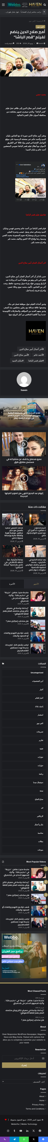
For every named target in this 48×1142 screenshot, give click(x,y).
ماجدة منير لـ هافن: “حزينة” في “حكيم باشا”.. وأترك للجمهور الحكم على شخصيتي (16, 597)
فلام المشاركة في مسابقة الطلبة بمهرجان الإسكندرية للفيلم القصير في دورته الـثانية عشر (24, 415)
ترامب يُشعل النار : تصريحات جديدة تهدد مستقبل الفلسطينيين (17, 647)
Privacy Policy (38, 1105)
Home (41, 1100)
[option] (24, 412)
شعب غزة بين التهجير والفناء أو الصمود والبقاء (16, 634)
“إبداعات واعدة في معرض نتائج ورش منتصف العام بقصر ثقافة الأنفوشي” (16, 611)
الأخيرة (12, 584)
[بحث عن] (44, 6)
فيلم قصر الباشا (35, 360)
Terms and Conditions (35, 1109)
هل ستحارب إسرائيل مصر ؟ (17, 621)
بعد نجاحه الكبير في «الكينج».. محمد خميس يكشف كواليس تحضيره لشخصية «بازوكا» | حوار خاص (35, 565)
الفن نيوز (32, 21)
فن (24, 407)
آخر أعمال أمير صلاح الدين (30, 349)
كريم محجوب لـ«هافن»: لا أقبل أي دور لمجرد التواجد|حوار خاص (36, 531)
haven (41, 43)
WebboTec (15, 1124)
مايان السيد (17, 360)
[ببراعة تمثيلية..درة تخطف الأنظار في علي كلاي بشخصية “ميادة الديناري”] (12, 551)
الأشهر (36, 584)
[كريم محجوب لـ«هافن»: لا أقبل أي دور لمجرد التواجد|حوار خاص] (35, 519)
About (41, 1096)
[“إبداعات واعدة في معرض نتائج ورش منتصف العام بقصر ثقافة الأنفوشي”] (38, 612)
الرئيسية (40, 21)
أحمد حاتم (38, 355)
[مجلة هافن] (24, 4)
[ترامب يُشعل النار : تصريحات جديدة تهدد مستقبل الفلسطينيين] (38, 649)
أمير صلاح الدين (20, 355)
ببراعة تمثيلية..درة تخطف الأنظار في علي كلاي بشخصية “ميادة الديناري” (13, 563)
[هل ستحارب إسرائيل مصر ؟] (38, 625)
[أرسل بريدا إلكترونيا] (37, 43)
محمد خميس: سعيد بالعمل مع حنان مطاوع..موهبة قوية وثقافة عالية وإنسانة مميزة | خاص (13, 533)
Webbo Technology (29, 1124)
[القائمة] (3, 6)
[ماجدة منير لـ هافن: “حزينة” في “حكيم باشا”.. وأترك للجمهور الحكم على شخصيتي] (38, 596)
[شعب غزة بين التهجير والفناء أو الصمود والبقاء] (38, 637)
